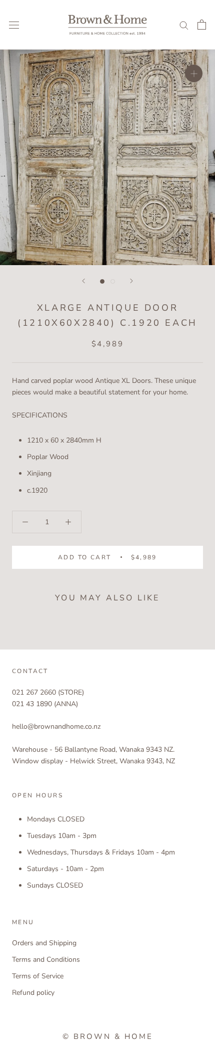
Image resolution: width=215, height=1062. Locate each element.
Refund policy (33, 992)
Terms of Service (38, 976)
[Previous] (83, 281)
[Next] (131, 281)
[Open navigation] (14, 25)
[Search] (184, 25)
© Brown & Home (107, 1036)
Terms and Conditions (46, 959)
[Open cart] (202, 25)
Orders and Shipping (44, 943)
